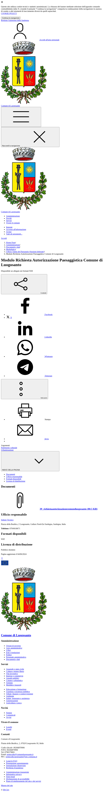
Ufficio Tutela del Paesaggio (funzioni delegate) (25, 252)
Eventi (8, 729)
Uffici (8, 650)
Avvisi (8, 717)
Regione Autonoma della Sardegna (15, 20)
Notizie (9, 713)
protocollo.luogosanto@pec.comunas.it (21, 757)
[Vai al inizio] (2, 559)
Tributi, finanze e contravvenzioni (19, 694)
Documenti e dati (13, 247)
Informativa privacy (14, 774)
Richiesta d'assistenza (14, 768)
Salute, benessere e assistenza (18, 698)
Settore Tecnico (7, 520)
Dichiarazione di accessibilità (17, 779)
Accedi (4, 238)
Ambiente (10, 696)
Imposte (9, 227)
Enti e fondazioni (13, 652)
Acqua (8, 232)
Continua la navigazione (11, 18)
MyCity (6, 790)
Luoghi (9, 727)
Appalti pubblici (12, 678)
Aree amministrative (14, 648)
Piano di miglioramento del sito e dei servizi (23, 781)
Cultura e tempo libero (15, 671)
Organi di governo (13, 646)
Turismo (9, 683)
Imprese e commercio (14, 676)
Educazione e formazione (16, 689)
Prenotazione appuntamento (17, 763)
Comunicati (10, 715)
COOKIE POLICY (9, 13)
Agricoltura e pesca (14, 703)
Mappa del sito (7, 785)
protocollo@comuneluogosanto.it (20, 754)
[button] (13, 216)
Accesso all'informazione (16, 229)
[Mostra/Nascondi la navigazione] (21, 117)
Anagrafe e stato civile (15, 669)
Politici (9, 655)
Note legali (10, 777)
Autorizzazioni (12, 701)
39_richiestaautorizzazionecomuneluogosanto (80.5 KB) (68, 509)
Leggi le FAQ (11, 761)
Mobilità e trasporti (13, 685)
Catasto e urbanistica (14, 680)
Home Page (10, 242)
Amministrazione (13, 245)
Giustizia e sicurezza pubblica (18, 691)
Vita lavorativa (12, 674)
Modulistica (10, 249)
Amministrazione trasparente (17, 772)
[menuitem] (29, 314)
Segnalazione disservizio (16, 765)
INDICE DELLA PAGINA (11, 470)
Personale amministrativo (16, 657)
